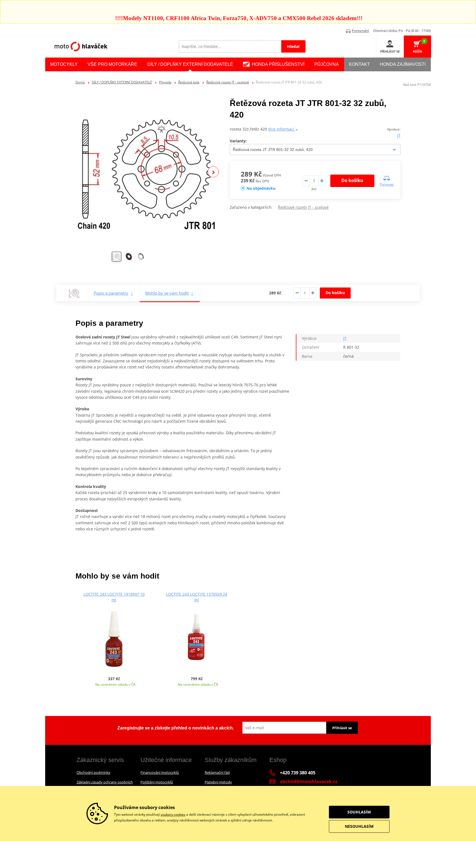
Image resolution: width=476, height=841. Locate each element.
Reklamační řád (217, 772)
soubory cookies (173, 814)
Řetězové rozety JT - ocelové (227, 82)
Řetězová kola (188, 82)
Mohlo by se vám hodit (167, 293)
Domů (80, 82)
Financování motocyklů (159, 772)
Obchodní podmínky (93, 772)
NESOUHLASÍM (359, 826)
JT (399, 135)
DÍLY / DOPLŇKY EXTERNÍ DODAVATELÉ (122, 82)
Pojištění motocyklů (156, 782)
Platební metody (218, 782)
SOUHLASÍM (359, 812)
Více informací (281, 129)
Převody (165, 82)
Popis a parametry (111, 293)
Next (213, 171)
